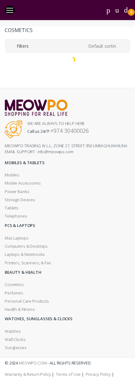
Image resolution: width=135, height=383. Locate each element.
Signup (68, 141)
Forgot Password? (112, 96)
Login (67, 117)
